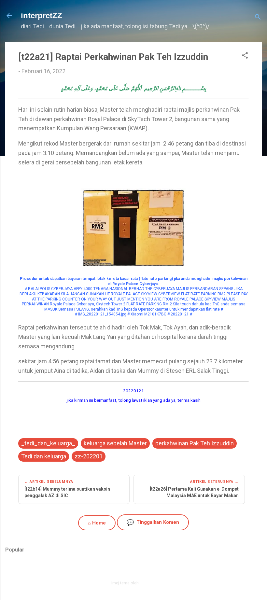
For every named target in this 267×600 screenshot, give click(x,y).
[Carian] (258, 18)
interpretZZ (41, 15)
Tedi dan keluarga (43, 456)
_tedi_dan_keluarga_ (48, 443)
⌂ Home (97, 523)
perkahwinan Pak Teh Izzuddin (194, 443)
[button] (245, 56)
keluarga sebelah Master (115, 443)
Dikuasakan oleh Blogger (137, 569)
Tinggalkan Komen (153, 522)
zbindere (148, 582)
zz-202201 (89, 456)
